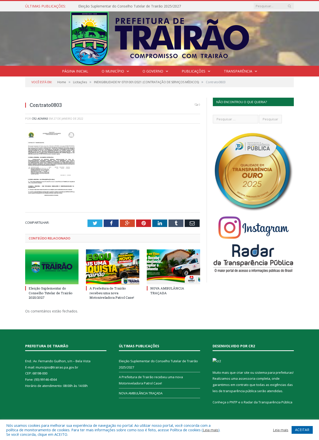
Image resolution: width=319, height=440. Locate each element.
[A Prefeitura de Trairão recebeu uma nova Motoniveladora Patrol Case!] (112, 266)
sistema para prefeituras (274, 372)
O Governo (153, 71)
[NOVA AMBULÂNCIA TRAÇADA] (173, 266)
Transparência (238, 71)
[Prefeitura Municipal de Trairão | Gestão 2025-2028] (159, 37)
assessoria (247, 378)
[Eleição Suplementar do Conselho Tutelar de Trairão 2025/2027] (52, 266)
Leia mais (210, 430)
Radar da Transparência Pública (268, 402)
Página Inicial (75, 71)
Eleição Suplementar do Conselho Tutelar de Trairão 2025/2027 (129, 6)
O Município (113, 71)
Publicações (193, 71)
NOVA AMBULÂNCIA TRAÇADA (140, 393)
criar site (243, 372)
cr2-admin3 (40, 118)
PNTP (234, 402)
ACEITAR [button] (302, 429)
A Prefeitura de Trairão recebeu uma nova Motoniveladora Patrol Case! (111, 292)
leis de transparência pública (234, 391)
